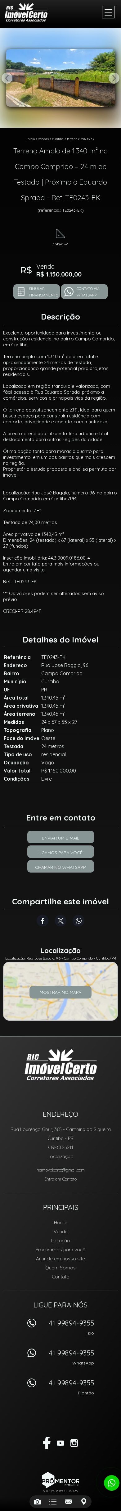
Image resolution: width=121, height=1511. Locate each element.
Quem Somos (60, 1268)
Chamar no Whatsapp (60, 867)
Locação (60, 1241)
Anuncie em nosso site (60, 1259)
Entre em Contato (60, 1179)
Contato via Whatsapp (88, 291)
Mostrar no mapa (60, 992)
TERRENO (72, 139)
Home (60, 1222)
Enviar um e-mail (60, 838)
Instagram (74, 1443)
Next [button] (114, 78)
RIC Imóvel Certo (60, 1064)
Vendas (43, 139)
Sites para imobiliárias (60, 1491)
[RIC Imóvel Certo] (29, 12)
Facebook (42, 920)
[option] (60, 78)
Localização (60, 1156)
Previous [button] (7, 78)
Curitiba (58, 139)
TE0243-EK (87, 139)
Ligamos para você (60, 852)
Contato (60, 1277)
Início (31, 139)
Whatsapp (78, 920)
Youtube (60, 1443)
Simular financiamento (43, 291)
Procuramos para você (60, 1250)
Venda (61, 1231)
